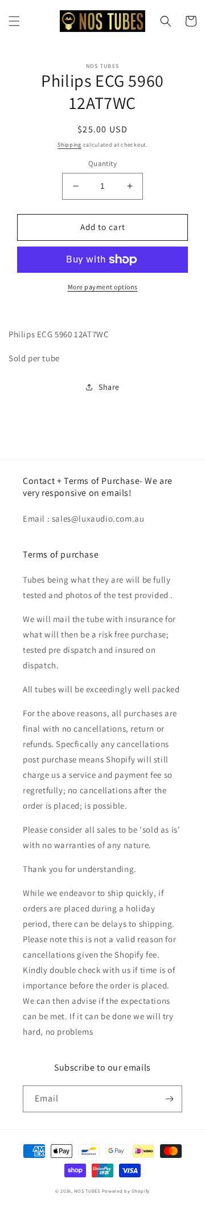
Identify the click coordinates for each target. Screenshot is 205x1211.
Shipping (69, 144)
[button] (14, 21)
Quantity (102, 163)
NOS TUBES (87, 1191)
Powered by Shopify (126, 1191)
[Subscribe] (169, 1098)
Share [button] (109, 387)
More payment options (103, 286)
